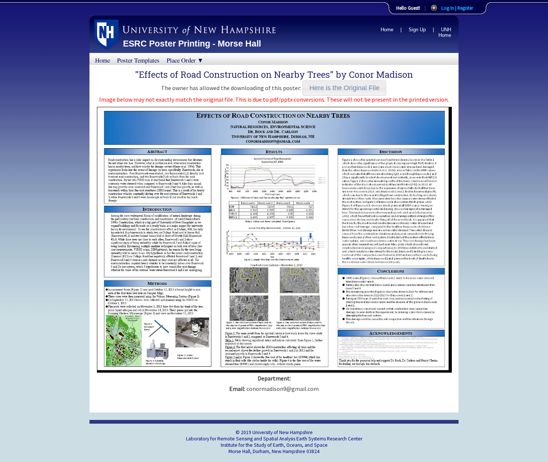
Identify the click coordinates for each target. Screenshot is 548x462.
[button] (344, 88)
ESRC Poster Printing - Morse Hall (192, 43)
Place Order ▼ (185, 60)
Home (387, 29)
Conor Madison (381, 74)
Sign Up (417, 29)
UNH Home (444, 32)
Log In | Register (457, 8)
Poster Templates (138, 60)
